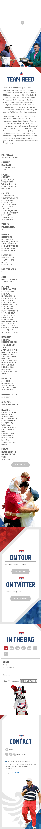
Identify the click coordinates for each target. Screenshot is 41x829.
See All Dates (20, 571)
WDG (29, 648)
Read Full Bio (20, 465)
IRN (17, 648)
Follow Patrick (20, 598)
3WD (11, 648)
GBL (6, 654)
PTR (35, 648)
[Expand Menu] (22, 23)
